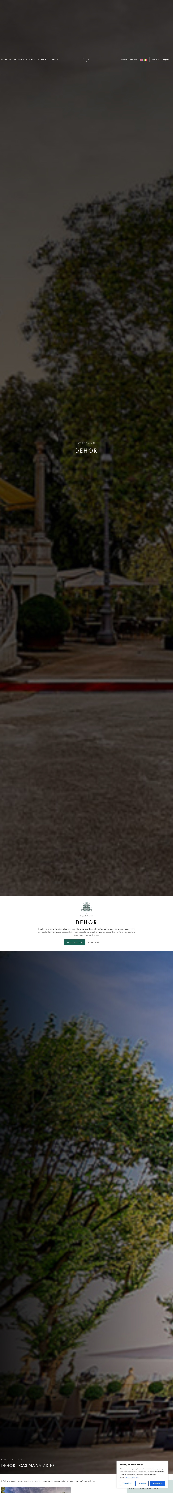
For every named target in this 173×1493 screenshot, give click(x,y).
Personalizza (127, 1483)
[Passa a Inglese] (141, 60)
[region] (142, 1474)
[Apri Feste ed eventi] (58, 60)
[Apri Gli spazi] (23, 60)
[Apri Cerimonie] (38, 60)
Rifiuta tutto (142, 1483)
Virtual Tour (93, 942)
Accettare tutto (157, 1483)
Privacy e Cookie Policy (132, 1477)
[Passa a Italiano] (145, 60)
